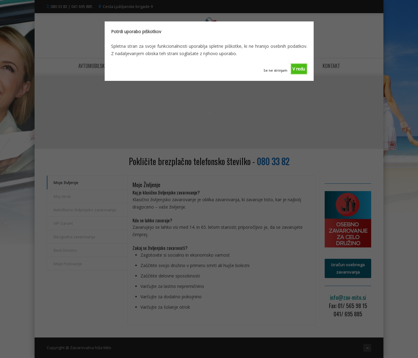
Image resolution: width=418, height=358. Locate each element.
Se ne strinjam (275, 70)
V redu (299, 69)
